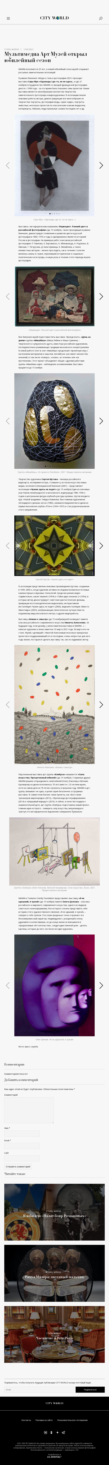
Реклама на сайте (44, 1420)
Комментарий (11, 1094)
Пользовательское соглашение (72, 1420)
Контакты (26, 1420)
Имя (7, 1128)
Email (7, 1140)
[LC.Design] (54, 1456)
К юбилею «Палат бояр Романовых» (54, 1215)
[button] (50, 213)
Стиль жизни (11, 49)
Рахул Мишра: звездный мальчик (54, 1277)
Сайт (6, 1153)
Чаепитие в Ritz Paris (54, 1338)
